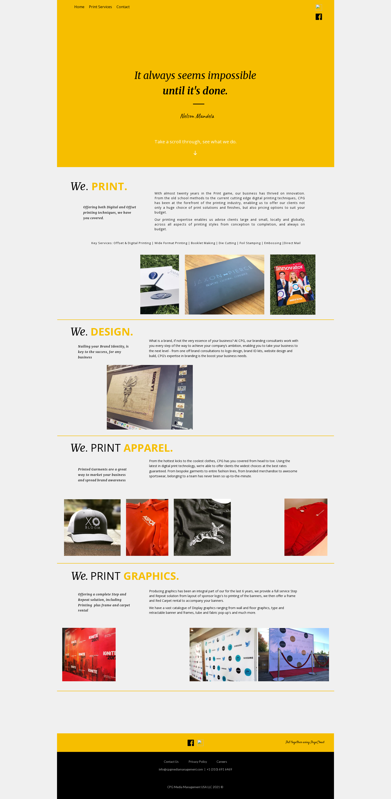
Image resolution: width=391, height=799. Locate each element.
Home (79, 6)
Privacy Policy (198, 761)
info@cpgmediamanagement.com (181, 769)
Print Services (100, 6)
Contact (123, 6)
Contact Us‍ (171, 761)
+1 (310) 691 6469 (219, 769)
